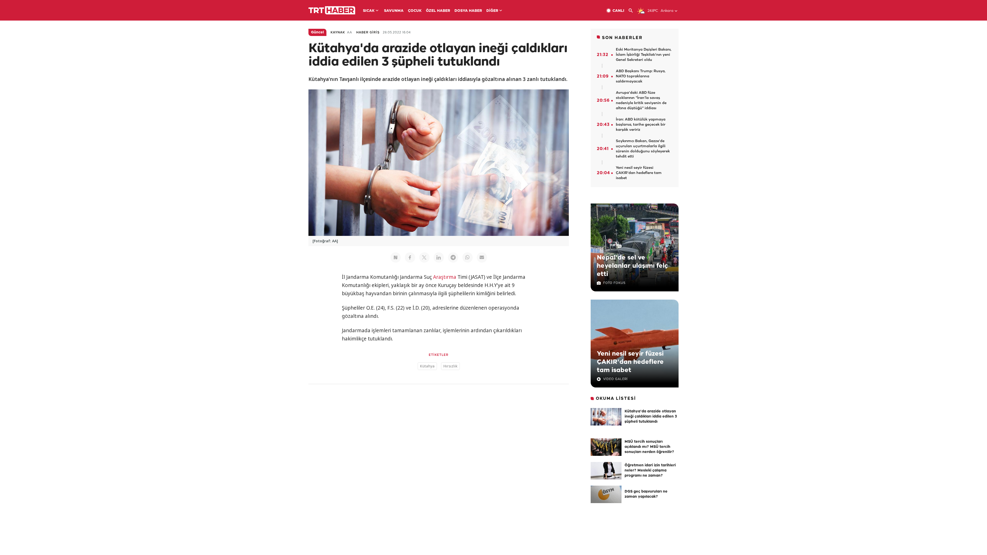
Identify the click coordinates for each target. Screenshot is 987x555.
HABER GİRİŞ (368, 32)
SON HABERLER (622, 38)
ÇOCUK (415, 11)
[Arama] (632, 10)
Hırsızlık (450, 366)
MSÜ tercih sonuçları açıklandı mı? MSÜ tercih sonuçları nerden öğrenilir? (649, 447)
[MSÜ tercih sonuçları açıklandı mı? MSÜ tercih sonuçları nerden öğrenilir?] (606, 447)
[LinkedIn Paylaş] (439, 257)
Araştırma (444, 277)
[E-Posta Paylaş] (482, 257)
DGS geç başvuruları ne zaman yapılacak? (646, 494)
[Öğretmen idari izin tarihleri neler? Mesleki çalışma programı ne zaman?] (606, 470)
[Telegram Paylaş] (453, 257)
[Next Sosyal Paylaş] (395, 257)
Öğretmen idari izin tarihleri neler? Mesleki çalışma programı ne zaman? (650, 471)
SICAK (368, 11)
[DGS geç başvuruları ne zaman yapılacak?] (606, 494)
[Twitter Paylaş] (424, 257)
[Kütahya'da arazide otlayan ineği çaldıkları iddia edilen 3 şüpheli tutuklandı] (606, 416)
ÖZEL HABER (438, 11)
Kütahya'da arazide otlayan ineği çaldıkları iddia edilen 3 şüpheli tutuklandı (651, 417)
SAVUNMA (394, 11)
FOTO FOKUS (614, 283)
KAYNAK (338, 32)
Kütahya (427, 366)
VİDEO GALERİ (615, 379)
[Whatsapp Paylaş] (467, 257)
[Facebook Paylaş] (410, 257)
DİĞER (492, 11)
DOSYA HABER (468, 11)
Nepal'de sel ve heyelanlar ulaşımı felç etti (632, 266)
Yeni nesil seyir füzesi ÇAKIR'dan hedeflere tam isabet (630, 362)
